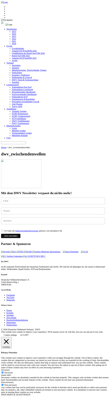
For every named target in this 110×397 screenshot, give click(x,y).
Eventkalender (18, 48)
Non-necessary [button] (7, 382)
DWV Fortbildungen (21, 121)
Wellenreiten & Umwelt (22, 77)
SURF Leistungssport (21, 116)
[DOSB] (28, 252)
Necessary (8, 372)
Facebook (10, 295)
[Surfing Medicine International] (46, 252)
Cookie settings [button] (10, 335)
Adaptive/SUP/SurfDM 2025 (24, 58)
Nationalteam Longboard (22, 89)
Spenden (15, 82)
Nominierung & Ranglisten (23, 99)
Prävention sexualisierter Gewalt (25, 101)
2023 (14, 36)
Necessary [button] (5, 370)
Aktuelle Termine (19, 111)
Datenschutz (11, 325)
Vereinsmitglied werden (22, 133)
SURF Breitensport (20, 114)
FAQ (8, 138)
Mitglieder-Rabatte (20, 135)
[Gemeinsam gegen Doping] (84, 252)
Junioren (15, 68)
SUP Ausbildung (19, 118)
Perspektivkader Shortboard (23, 92)
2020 (14, 43)
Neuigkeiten (11, 29)
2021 (14, 41)
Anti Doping (17, 104)
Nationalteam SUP (20, 97)
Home (3, 147)
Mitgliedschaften (13, 126)
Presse (9, 310)
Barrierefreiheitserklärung (17, 320)
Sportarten (16, 65)
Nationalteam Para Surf (22, 87)
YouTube (10, 297)
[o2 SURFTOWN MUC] (34, 256)
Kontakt (9, 313)
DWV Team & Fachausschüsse (25, 80)
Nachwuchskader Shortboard (24, 94)
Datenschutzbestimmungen (26, 231)
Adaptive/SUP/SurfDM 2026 (24, 51)
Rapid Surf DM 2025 (21, 56)
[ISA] (13, 252)
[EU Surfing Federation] (12, 256)
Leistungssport (12, 85)
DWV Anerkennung (20, 123)
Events (9, 46)
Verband (10, 63)
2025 (14, 31)
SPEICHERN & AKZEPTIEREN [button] (15, 395)
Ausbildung (11, 109)
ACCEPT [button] (24, 335)
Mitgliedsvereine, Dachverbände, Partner (29, 70)
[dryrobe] (5, 252)
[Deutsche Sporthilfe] (20, 252)
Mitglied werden (19, 131)
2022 (14, 39)
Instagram (10, 300)
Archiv (15, 60)
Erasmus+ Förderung (21, 75)
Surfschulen (17, 72)
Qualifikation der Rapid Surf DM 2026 (28, 53)
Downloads (11, 318)
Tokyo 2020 (17, 106)
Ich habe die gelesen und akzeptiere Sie (33, 231)
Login (14, 128)
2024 (14, 34)
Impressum (11, 322)
